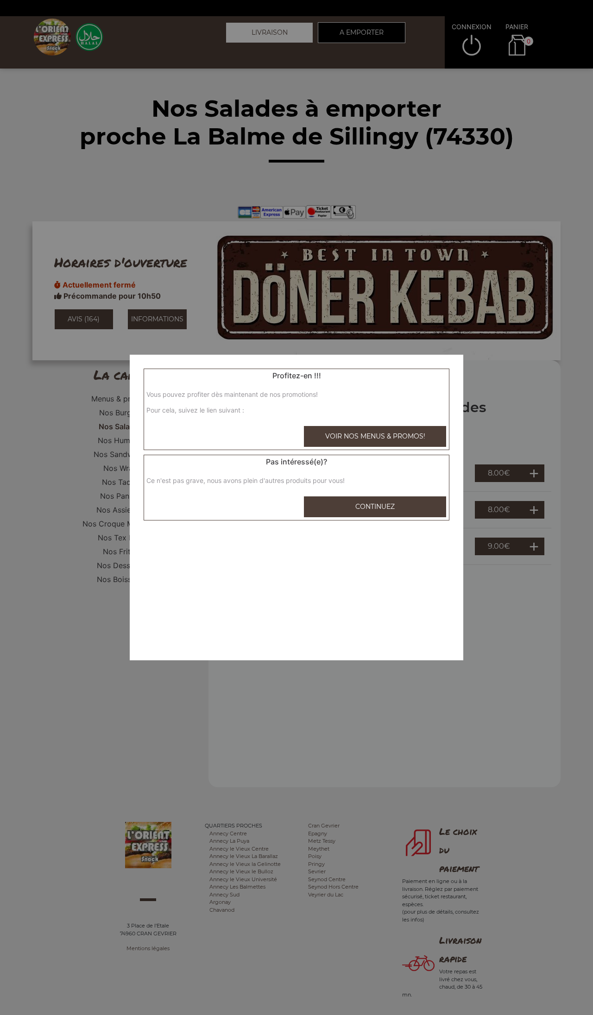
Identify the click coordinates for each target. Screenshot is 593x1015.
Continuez (375, 506)
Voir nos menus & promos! (375, 436)
